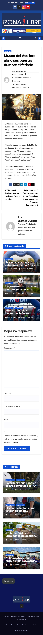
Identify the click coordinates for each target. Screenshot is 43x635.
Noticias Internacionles (29, 625)
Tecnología (20, 480)
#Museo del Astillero (20, 87)
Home (8, 625)
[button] (36, 38)
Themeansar (21, 619)
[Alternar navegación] (20, 38)
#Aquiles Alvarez (20, 84)
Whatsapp (8, 581)
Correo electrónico (12, 406)
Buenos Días (15, 625)
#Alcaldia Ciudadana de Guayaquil (22, 79)
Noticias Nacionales (21, 630)
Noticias (9, 530)
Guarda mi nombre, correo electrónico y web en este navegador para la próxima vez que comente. (21, 439)
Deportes (8, 51)
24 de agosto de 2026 (17, 490)
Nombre (8, 393)
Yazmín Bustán (21, 71)
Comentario (9, 348)
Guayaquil (9, 555)
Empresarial (18, 307)
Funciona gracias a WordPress (15, 616)
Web (6, 419)
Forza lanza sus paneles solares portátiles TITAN (21, 484)
